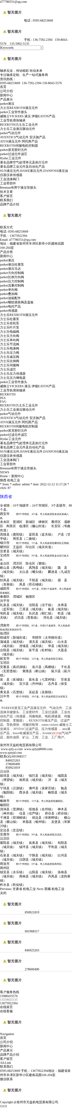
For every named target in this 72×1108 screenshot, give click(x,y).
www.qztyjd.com (11, 752)
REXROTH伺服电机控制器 (19, 145)
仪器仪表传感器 (11, 175)
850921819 (31, 912)
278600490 (31, 969)
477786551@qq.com (13, 1)
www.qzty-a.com (12, 749)
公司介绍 (6, 91)
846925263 (31, 950)
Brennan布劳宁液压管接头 (18, 187)
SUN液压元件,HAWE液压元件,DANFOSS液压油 (34, 170)
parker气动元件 (10, 133)
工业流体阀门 (9, 179)
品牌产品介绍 (9, 204)
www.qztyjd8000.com (38, 749)
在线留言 (6, 1007)
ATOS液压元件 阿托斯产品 (19, 141)
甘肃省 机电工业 (24, 889)
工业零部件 (8, 183)
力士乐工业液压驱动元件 (17, 128)
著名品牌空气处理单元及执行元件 (24, 162)
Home (4, 476)
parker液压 (7, 103)
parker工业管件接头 (13, 112)
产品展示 (6, 99)
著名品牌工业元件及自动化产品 (22, 166)
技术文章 (6, 191)
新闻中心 (6, 95)
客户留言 (6, 196)
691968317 (31, 931)
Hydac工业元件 (10, 158)
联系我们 (6, 200)
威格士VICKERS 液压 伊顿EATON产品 (27, 116)
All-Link (5, 1062)
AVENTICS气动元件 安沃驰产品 (22, 137)
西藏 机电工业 (54, 889)
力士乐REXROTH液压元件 (19, 108)
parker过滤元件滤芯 (13, 154)
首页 (3, 87)
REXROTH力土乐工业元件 (19, 124)
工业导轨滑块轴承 (13, 120)
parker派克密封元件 (13, 149)
